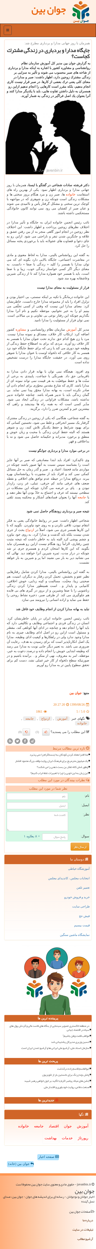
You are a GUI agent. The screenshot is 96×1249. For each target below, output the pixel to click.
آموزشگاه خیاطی (79, 868)
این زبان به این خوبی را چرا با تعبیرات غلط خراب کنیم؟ (59, 773)
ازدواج (29, 530)
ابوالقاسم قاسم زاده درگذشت (73, 1068)
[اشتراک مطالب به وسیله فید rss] (10, 741)
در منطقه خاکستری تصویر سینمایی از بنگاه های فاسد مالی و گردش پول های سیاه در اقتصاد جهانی (49, 1028)
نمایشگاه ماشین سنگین (75, 935)
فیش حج (84, 916)
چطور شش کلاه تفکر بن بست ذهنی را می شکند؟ (62, 767)
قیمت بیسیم (82, 925)
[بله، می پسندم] (46, 732)
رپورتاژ (83, 1138)
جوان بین (75, 693)
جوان (68, 1126)
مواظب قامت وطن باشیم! (76, 1036)
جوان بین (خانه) (19, 1164)
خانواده (70, 194)
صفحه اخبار (46, 1157)
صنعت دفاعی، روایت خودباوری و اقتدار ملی (66, 1087)
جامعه (82, 497)
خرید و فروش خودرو (77, 897)
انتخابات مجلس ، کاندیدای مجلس (69, 878)
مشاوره (21, 329)
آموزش (71, 329)
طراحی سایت (81, 906)
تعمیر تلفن (83, 887)
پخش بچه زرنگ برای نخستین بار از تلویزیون (65, 1075)
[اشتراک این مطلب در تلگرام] (32, 741)
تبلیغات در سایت (82, 1229)
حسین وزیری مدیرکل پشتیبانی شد (70, 1042)
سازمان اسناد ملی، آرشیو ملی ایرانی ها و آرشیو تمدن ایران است (55, 1048)
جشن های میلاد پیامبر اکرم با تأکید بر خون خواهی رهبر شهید (56, 1081)
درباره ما (87, 1220)
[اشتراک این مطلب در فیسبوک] (25, 741)
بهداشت (51, 1138)
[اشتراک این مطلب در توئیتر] (17, 741)
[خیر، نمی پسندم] (26, 732)
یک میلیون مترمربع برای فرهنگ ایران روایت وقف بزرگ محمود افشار (51, 761)
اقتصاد (54, 1126)
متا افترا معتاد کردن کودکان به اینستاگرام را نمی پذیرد (59, 754)
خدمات (67, 1138)
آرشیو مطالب (85, 1238)
